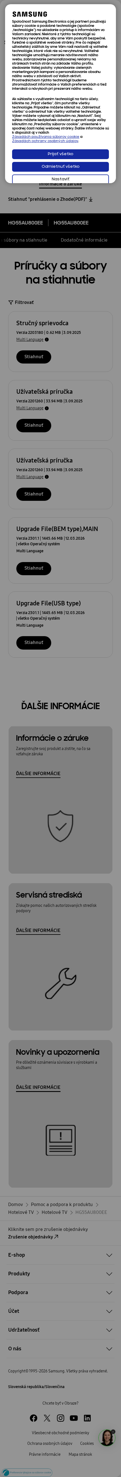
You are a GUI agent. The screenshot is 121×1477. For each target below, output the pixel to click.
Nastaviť (61, 179)
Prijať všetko (60, 154)
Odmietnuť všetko (61, 167)
